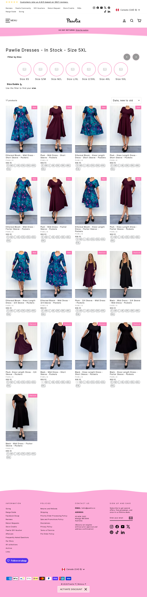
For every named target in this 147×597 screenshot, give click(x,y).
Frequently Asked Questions (17, 537)
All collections (12, 545)
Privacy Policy (46, 527)
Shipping (44, 512)
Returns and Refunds (48, 509)
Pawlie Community (23, 8)
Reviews (9, 8)
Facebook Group (12, 516)
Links (8, 552)
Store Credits (68, 8)
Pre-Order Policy (47, 534)
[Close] (86, 589)
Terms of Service (47, 530)
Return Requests (12, 523)
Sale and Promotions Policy (51, 519)
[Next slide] (136, 57)
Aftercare (9, 534)
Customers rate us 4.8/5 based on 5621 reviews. (44, 2)
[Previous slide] (126, 57)
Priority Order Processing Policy (53, 516)
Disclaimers (45, 523)
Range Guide (11, 12)
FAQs (79, 8)
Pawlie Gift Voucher (14, 530)
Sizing (21, 12)
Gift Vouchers (39, 8)
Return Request (54, 8)
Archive (9, 548)
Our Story (10, 541)
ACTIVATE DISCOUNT (71, 589)
